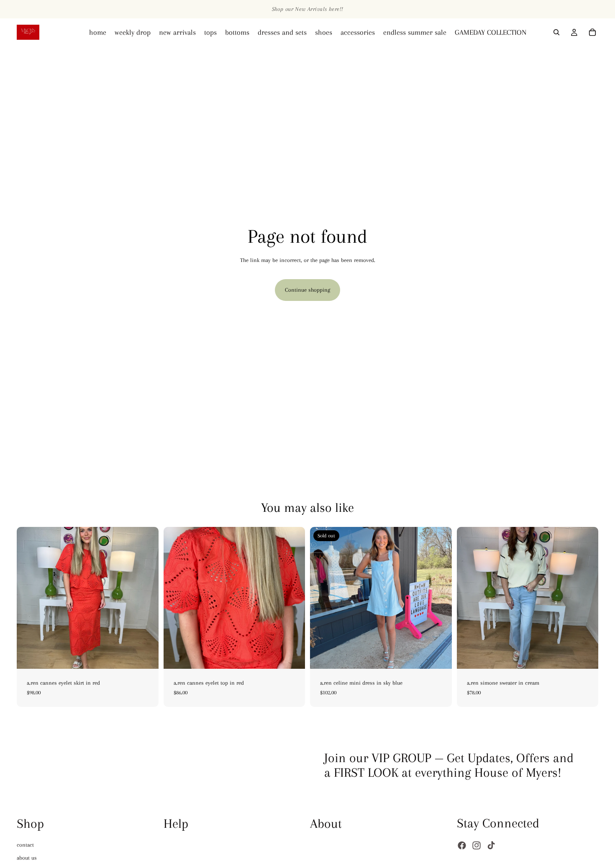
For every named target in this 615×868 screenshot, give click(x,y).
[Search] (556, 32)
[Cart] (592, 32)
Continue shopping (307, 290)
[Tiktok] (491, 845)
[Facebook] (462, 845)
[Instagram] (477, 845)
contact (25, 845)
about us (27, 858)
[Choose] (145, 655)
